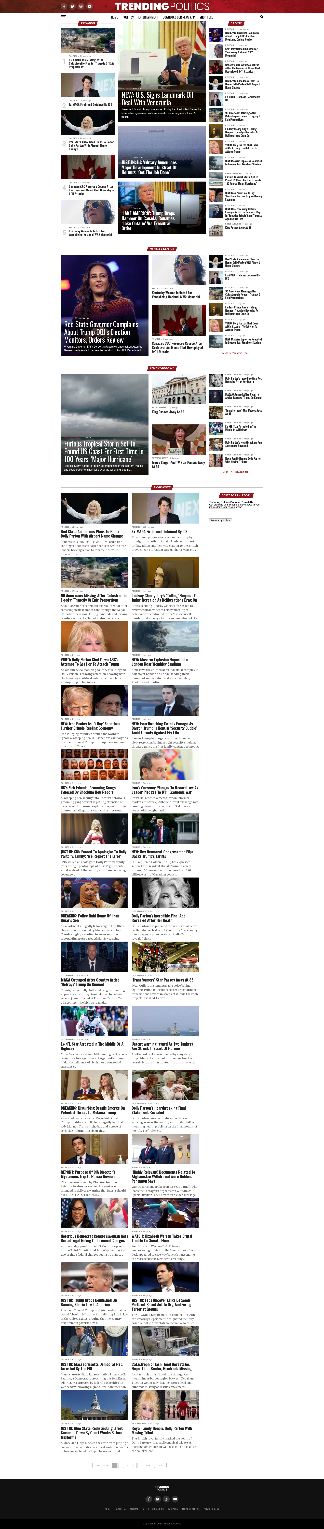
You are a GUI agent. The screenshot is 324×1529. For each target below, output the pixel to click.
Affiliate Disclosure (153, 1508)
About (108, 1508)
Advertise (121, 1508)
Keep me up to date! (221, 520)
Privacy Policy (211, 1508)
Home (114, 17)
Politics (128, 17)
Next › (149, 1465)
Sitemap (134, 1508)
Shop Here (206, 17)
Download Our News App (179, 17)
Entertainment (148, 17)
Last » (161, 1465)
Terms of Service (191, 1508)
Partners (173, 1508)
